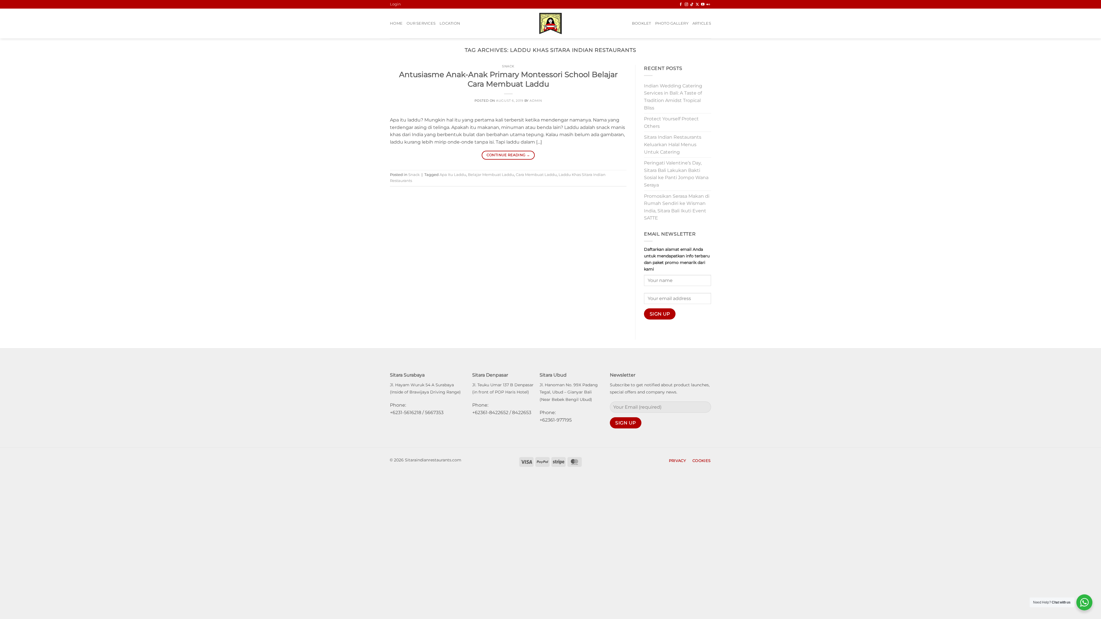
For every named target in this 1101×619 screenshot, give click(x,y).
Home (396, 23)
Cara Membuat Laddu (536, 175)
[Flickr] (708, 5)
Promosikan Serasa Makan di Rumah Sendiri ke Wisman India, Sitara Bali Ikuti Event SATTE (676, 207)
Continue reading (508, 155)
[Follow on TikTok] (692, 5)
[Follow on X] (697, 5)
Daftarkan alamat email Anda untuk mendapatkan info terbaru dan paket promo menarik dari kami (677, 259)
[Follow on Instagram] (686, 5)
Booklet (641, 23)
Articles (701, 23)
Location (450, 23)
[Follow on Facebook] (680, 5)
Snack (508, 66)
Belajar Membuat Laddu (491, 175)
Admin (536, 101)
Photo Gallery (671, 23)
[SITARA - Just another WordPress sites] (550, 23)
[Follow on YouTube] (702, 5)
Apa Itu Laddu (453, 175)
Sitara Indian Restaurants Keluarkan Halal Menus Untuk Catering (672, 144)
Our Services (421, 23)
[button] (395, 4)
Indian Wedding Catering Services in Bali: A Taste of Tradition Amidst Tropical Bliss (673, 97)
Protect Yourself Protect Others (671, 122)
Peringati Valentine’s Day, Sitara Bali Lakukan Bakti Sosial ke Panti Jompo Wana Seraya (676, 174)
